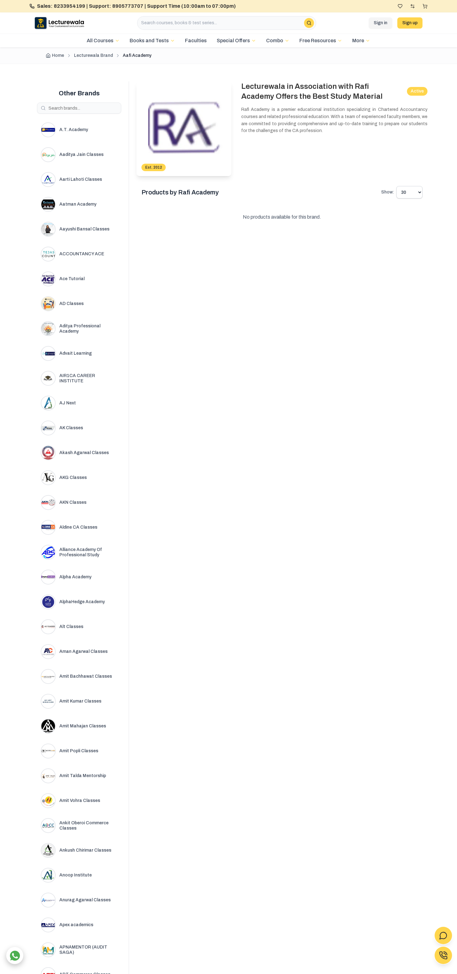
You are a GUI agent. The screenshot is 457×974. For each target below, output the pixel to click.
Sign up (410, 22)
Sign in (380, 22)
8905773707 (127, 6)
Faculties (196, 40)
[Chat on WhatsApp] (14, 955)
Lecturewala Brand (93, 55)
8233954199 (69, 6)
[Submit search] (309, 23)
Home (58, 55)
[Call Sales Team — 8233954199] (443, 955)
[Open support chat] (443, 935)
